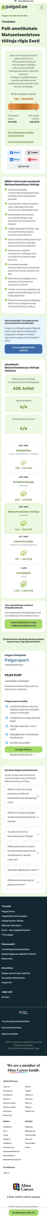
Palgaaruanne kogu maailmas (16, 973)
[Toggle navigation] (41, 7)
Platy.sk (28, 1107)
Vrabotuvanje (30, 1135)
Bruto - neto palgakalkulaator (16, 930)
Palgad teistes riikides (13, 920)
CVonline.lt (7, 1127)
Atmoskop (7, 1111)
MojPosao (29, 1127)
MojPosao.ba (30, 1131)
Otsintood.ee (8, 1147)
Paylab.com (29, 1111)
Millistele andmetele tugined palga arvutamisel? (21, 882)
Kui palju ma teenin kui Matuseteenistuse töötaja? (20, 833)
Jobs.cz (6, 1087)
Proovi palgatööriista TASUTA (23, 349)
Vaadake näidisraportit (21, 754)
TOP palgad (7, 934)
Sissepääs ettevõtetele (13, 978)
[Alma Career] (23, 1187)
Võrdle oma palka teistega (21, 142)
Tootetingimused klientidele (15, 949)
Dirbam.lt (6, 1139)
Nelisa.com (7, 1115)
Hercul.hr (28, 1139)
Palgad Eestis (8, 911)
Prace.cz (6, 1099)
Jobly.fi (6, 1173)
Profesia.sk (7, 1091)
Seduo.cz (29, 1095)
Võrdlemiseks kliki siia (23, 1212)
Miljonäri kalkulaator (12, 925)
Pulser (27, 1147)
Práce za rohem (9, 1107)
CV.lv (5, 1131)
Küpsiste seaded (10, 1033)
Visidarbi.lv (7, 1143)
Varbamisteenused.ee (12, 1159)
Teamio (28, 1091)
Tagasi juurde (15, 16)
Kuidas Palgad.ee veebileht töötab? (19, 954)
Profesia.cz (8, 1095)
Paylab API (7, 982)
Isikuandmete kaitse (11, 1027)
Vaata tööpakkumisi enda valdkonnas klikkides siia (23, 624)
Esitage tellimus (23, 749)
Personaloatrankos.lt (11, 1151)
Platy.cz (28, 1103)
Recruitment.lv (9, 1155)
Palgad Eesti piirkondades (14, 916)
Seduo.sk (29, 1099)
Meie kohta (7, 958)
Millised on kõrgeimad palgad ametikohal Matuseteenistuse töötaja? (22, 817)
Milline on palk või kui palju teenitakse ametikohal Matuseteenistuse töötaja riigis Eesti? (22, 796)
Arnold (27, 1087)
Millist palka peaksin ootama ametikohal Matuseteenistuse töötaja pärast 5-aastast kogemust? (22, 853)
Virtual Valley (30, 1143)
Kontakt (5, 997)
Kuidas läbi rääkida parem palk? (22, 870)
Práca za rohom (9, 1103)
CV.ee (5, 1135)
